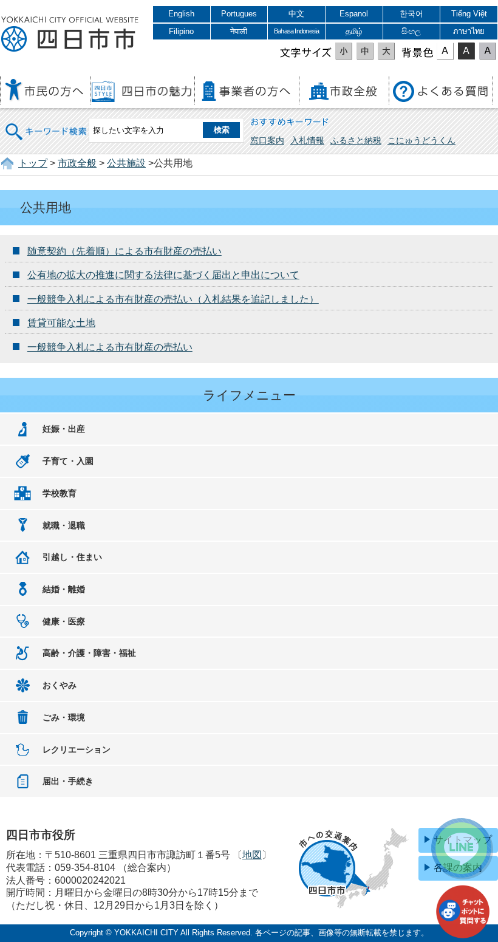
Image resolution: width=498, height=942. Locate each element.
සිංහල (411, 31)
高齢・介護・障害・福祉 (89, 653)
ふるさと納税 (355, 140)
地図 (252, 855)
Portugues (239, 13)
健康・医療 (64, 621)
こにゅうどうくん (421, 140)
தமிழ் (354, 31)
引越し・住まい (72, 557)
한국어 (411, 13)
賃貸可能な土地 (61, 323)
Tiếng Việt (469, 13)
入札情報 (307, 140)
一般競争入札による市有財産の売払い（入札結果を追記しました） (173, 299)
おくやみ (60, 685)
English (181, 13)
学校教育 (60, 493)
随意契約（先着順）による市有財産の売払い (124, 251)
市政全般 (77, 163)
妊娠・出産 (64, 429)
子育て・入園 (68, 461)
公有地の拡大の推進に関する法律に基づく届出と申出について (163, 275)
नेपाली (238, 31)
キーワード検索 (47, 123)
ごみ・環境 (64, 717)
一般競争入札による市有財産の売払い (110, 347)
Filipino (181, 31)
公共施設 (126, 163)
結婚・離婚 (64, 589)
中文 (296, 13)
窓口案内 (267, 140)
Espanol (353, 13)
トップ (32, 163)
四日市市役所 (70, 34)
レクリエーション (77, 749)
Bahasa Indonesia (296, 31)
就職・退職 (64, 525)
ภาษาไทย (469, 31)
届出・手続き (68, 781)
